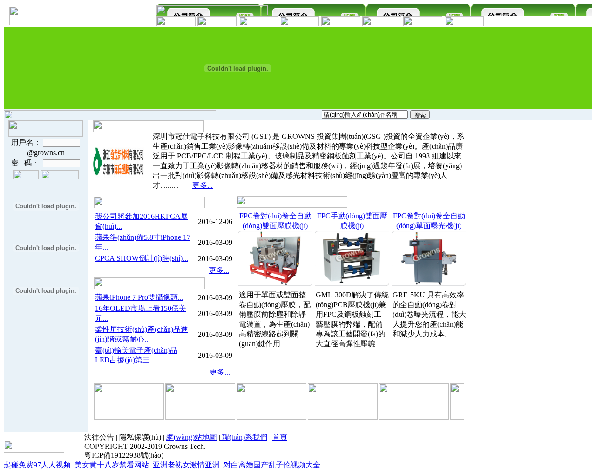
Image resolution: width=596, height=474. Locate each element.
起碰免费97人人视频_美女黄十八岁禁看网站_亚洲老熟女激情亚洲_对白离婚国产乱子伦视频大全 (162, 465)
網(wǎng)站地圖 (191, 437)
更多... (202, 185)
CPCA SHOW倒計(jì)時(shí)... (141, 258)
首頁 (279, 437)
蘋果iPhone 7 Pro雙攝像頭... (139, 297)
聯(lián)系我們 (243, 437)
